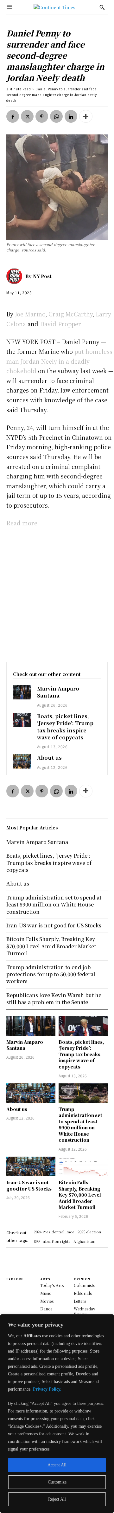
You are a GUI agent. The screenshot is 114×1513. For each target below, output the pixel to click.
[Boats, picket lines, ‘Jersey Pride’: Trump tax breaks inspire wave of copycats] (22, 720)
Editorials (83, 1293)
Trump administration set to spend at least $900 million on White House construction (80, 1124)
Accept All (57, 1465)
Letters (80, 1301)
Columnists (84, 1285)
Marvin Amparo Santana (58, 692)
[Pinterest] (41, 116)
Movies (47, 1301)
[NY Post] (15, 276)
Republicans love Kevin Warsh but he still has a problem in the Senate (53, 998)
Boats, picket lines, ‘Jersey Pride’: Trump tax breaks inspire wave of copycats (65, 726)
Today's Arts (52, 1285)
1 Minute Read (18, 89)
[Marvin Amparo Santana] (22, 692)
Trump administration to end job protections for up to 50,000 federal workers (50, 974)
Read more (21, 523)
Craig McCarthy (70, 314)
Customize (57, 1482)
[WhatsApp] (56, 116)
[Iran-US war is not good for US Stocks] (30, 1166)
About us (49, 757)
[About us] (22, 761)
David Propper (60, 324)
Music (45, 1293)
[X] (27, 116)
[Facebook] (12, 116)
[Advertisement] (57, 593)
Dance (46, 1308)
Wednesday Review (84, 1311)
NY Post (42, 276)
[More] (85, 116)
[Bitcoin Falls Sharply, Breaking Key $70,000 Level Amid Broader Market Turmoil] (83, 1166)
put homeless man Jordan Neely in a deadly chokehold (59, 361)
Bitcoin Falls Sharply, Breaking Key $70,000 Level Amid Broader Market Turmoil (80, 1194)
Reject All (57, 1499)
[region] (57, 1413)
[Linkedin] (71, 116)
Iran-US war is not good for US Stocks (29, 1185)
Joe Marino (30, 314)
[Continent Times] (54, 7)
